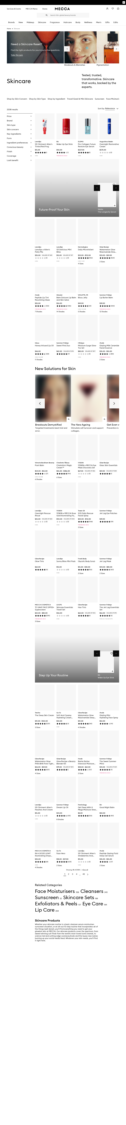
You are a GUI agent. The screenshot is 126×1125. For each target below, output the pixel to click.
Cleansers (91, 891)
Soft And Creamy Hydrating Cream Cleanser (63, 716)
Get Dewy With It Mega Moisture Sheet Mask (87, 808)
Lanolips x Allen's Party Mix (42, 250)
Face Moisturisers (114, 99)
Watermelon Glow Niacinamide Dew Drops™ (107, 250)
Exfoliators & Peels (56, 903)
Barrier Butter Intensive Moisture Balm (86, 762)
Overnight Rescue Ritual (43, 514)
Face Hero (60, 853)
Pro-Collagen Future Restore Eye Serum (87, 145)
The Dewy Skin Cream (44, 715)
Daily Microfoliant (86, 249)
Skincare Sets (78, 897)
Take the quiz (17, 55)
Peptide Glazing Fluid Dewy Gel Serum (109, 854)
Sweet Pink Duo (63, 345)
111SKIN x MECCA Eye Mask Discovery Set (87, 466)
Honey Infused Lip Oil (44, 345)
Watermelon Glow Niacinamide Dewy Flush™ (86, 716)
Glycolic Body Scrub (86, 561)
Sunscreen (99, 99)
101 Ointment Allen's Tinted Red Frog (43, 145)
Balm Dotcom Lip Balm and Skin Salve (66, 298)
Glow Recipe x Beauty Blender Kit (65, 762)
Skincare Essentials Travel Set (64, 608)
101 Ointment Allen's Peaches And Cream (44, 808)
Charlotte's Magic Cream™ (64, 466)
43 (84, 874)
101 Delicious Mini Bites (63, 250)
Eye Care (92, 903)
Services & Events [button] (14, 9)
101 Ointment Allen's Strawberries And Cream (86, 854)
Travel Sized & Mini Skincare (80, 99)
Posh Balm (39, 465)
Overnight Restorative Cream (109, 145)
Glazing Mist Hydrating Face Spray (109, 716)
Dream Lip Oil (62, 807)
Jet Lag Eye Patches (108, 513)
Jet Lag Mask (105, 561)
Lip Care (45, 910)
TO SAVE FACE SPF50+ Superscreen (44, 608)
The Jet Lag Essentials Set (109, 608)
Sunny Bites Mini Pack (65, 561)
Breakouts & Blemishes (74, 65)
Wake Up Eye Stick (64, 144)
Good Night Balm (107, 807)
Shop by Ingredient (56, 99)
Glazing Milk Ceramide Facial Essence (109, 346)
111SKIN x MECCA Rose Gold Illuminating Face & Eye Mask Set (66, 514)
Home (9, 29)
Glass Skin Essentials (108, 465)
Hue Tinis (82, 607)
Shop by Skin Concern (17, 99)
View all (85, 870)
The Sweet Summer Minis (108, 762)
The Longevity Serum (107, 212)
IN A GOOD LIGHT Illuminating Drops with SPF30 (43, 854)
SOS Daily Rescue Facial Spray (85, 514)
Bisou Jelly (82, 297)
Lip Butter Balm (106, 297)
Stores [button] (44, 9)
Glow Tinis (39, 561)
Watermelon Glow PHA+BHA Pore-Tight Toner (44, 762)
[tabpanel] (63, 492)
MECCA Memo (31, 9)
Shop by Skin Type (37, 99)
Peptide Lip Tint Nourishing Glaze (42, 298)
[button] (111, 108)
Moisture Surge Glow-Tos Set (87, 346)
